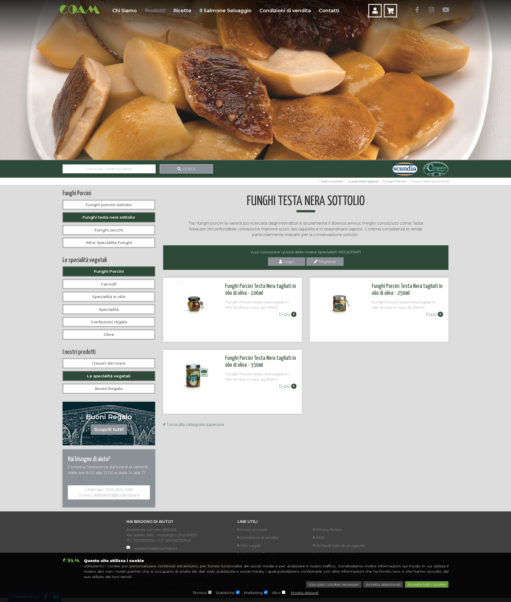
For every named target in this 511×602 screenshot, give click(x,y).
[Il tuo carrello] (390, 10)
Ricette (182, 11)
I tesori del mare (109, 363)
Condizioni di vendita (285, 11)
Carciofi (109, 284)
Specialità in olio (108, 296)
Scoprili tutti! (108, 429)
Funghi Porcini (394, 181)
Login (288, 261)
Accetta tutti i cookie (427, 584)
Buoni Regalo (109, 388)
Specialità (109, 309)
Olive (109, 334)
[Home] (79, 9)
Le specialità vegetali (363, 181)
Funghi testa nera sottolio (109, 217)
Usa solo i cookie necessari (334, 584)
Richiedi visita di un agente (340, 545)
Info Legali (249, 545)
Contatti (329, 11)
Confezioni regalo (108, 321)
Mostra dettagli (304, 592)
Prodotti (155, 11)
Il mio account (253, 529)
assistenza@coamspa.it (156, 548)
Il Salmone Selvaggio (225, 11)
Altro (276, 592)
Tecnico (200, 592)
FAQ (319, 537)
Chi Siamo (124, 11)
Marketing (253, 592)
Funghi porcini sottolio (109, 204)
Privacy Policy (328, 529)
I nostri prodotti (331, 181)
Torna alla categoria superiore (194, 424)
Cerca (188, 168)
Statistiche (225, 592)
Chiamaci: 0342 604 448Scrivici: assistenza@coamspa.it (108, 492)
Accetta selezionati (383, 584)
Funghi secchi (108, 230)
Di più (285, 314)
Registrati (327, 261)
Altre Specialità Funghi (109, 242)
